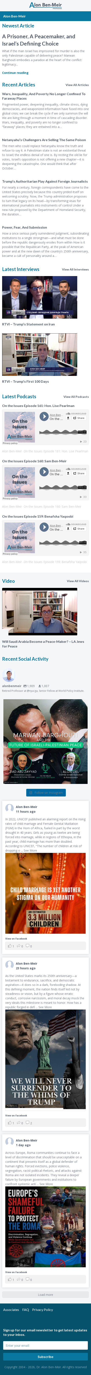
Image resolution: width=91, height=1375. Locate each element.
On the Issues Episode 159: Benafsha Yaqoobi (37, 516)
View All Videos (78, 581)
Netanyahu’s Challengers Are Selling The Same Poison (44, 140)
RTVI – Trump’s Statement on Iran (28, 324)
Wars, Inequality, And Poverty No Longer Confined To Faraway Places (43, 96)
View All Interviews (75, 269)
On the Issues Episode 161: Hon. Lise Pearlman (38, 406)
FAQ (25, 1310)
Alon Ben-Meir (12, 451)
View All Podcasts (76, 396)
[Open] (45, 741)
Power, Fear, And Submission (24, 227)
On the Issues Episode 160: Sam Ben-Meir (34, 461)
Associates (11, 1310)
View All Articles (77, 85)
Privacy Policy (42, 1310)
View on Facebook (16, 938)
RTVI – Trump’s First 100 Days (25, 381)
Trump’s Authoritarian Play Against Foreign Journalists (45, 181)
